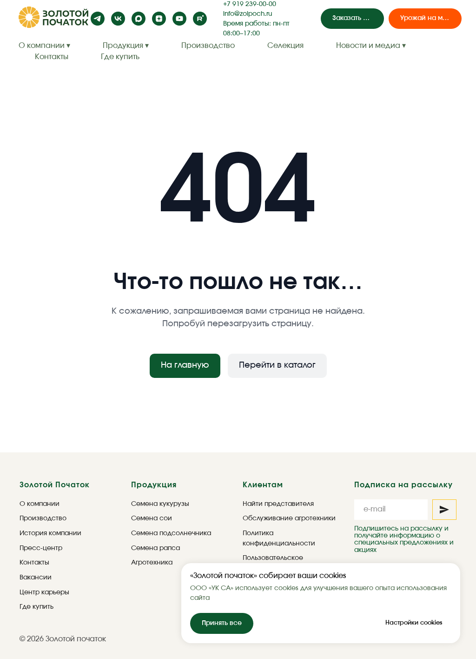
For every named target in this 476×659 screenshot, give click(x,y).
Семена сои (151, 518)
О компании (40, 504)
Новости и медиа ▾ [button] (371, 45)
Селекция (285, 45)
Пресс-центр (41, 548)
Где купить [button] (120, 57)
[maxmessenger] (138, 19)
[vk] (118, 19)
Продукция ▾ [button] (126, 45)
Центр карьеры (44, 592)
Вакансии (36, 577)
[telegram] (98, 19)
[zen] (159, 19)
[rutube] (200, 19)
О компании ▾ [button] (44, 45)
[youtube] (179, 19)
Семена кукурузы (160, 504)
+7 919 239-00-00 (249, 4)
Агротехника (151, 562)
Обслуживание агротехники (289, 518)
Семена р (147, 548)
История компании (50, 533)
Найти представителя (278, 504)
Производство (208, 45)
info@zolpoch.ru (247, 14)
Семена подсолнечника (171, 533)
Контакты (51, 57)
